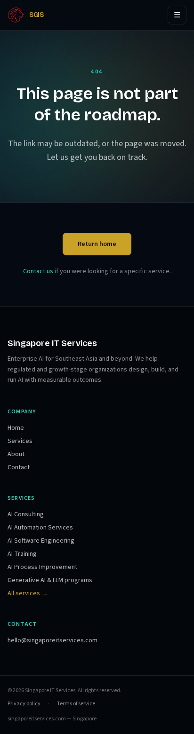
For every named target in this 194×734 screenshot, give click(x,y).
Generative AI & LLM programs (50, 580)
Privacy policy (24, 704)
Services (20, 441)
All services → (28, 593)
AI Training (22, 554)
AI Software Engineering (41, 540)
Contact (19, 467)
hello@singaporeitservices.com (52, 640)
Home (16, 428)
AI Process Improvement (42, 567)
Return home (97, 244)
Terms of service (76, 704)
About (16, 454)
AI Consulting (26, 514)
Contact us (38, 271)
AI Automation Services (40, 527)
